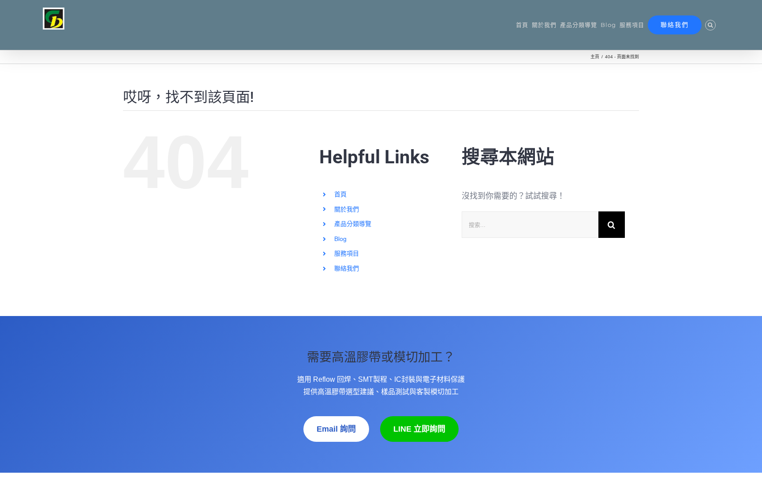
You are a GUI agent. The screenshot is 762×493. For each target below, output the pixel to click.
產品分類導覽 (352, 223)
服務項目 (346, 253)
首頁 (340, 194)
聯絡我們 (346, 268)
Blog (340, 238)
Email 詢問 (336, 429)
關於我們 (346, 209)
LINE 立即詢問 (419, 429)
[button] (710, 25)
